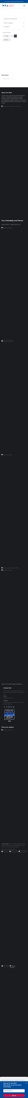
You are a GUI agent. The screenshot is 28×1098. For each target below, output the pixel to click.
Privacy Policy (5, 224)
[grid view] (11, 36)
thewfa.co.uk (9, 715)
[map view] (15, 36)
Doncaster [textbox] (6, 26)
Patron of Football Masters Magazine (11, 684)
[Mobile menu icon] (24, 6)
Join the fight (5, 844)
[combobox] (13, 22)
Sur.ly (12, 718)
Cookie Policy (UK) (15, 224)
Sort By (6, 39)
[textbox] (8, 23)
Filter (7, 36)
